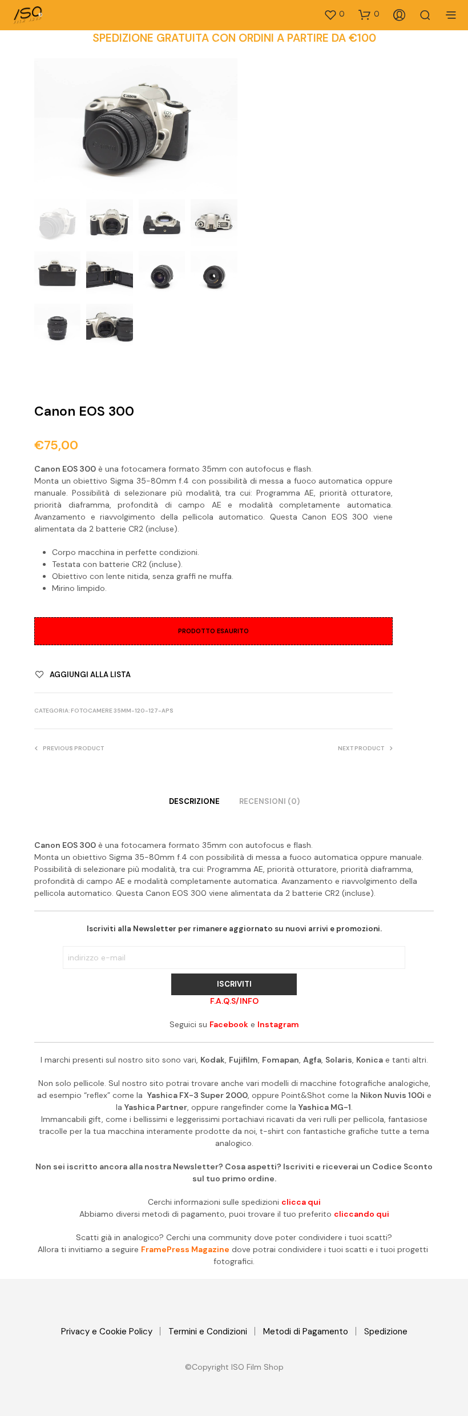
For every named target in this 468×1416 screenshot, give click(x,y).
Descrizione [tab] (194, 801)
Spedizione (386, 1331)
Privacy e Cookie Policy (106, 1331)
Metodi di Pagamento (305, 1331)
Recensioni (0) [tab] (269, 801)
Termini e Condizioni (207, 1331)
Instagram (278, 1024)
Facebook (228, 1024)
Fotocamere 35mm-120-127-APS (122, 710)
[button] (334, 14)
